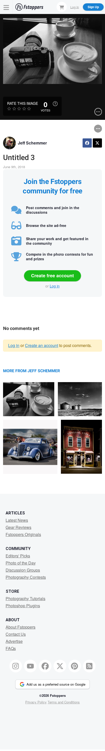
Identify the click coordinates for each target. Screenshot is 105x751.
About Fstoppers (20, 627)
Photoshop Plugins (23, 606)
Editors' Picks (18, 556)
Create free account (52, 275)
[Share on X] (97, 143)
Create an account (41, 345)
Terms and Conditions (64, 702)
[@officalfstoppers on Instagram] (15, 666)
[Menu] (6, 7)
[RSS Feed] (89, 666)
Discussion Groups (23, 570)
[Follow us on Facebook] (45, 666)
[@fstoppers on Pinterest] (74, 666)
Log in (55, 285)
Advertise (14, 641)
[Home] (29, 7)
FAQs (11, 648)
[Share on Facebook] (87, 143)
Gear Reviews (18, 527)
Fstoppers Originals (23, 534)
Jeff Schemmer (32, 143)
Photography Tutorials (25, 598)
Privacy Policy (36, 702)
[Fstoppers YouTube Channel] (30, 666)
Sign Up (93, 7)
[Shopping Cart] (62, 7)
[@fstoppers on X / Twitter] (60, 666)
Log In (74, 7)
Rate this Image (22, 103)
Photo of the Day (21, 563)
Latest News (17, 520)
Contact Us (16, 634)
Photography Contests (26, 577)
